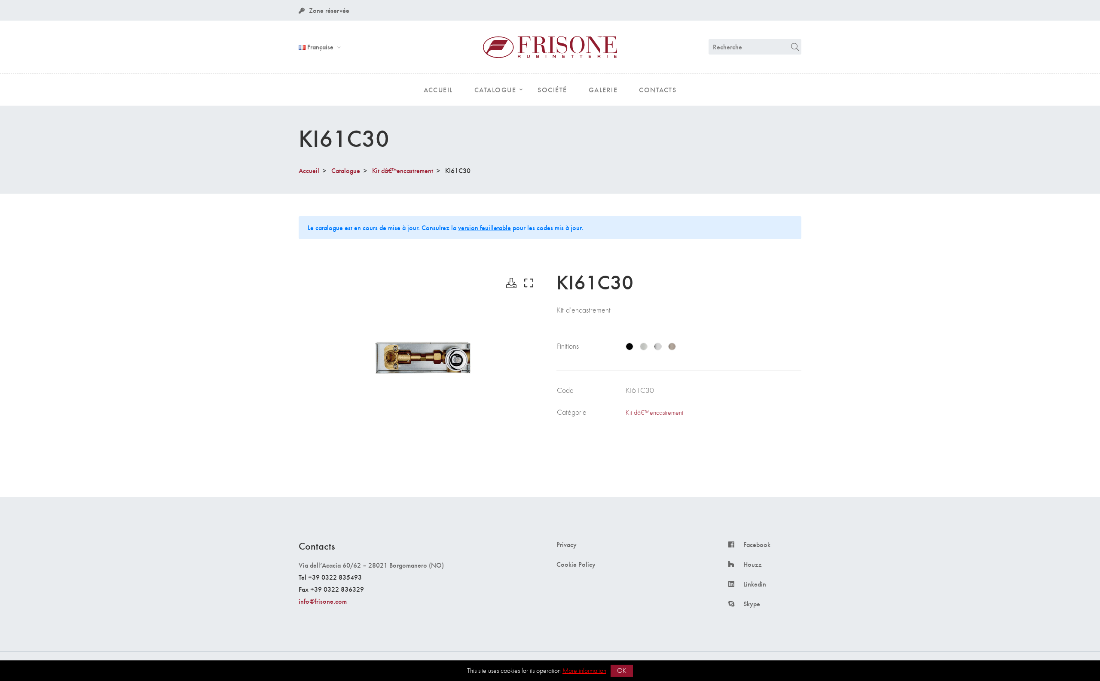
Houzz (752, 564)
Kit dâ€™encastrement (402, 170)
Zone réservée (329, 10)
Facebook (756, 544)
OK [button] (621, 670)
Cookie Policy (576, 564)
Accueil (309, 170)
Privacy (566, 544)
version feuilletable (484, 227)
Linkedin (754, 584)
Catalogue (345, 170)
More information (584, 670)
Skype (751, 603)
